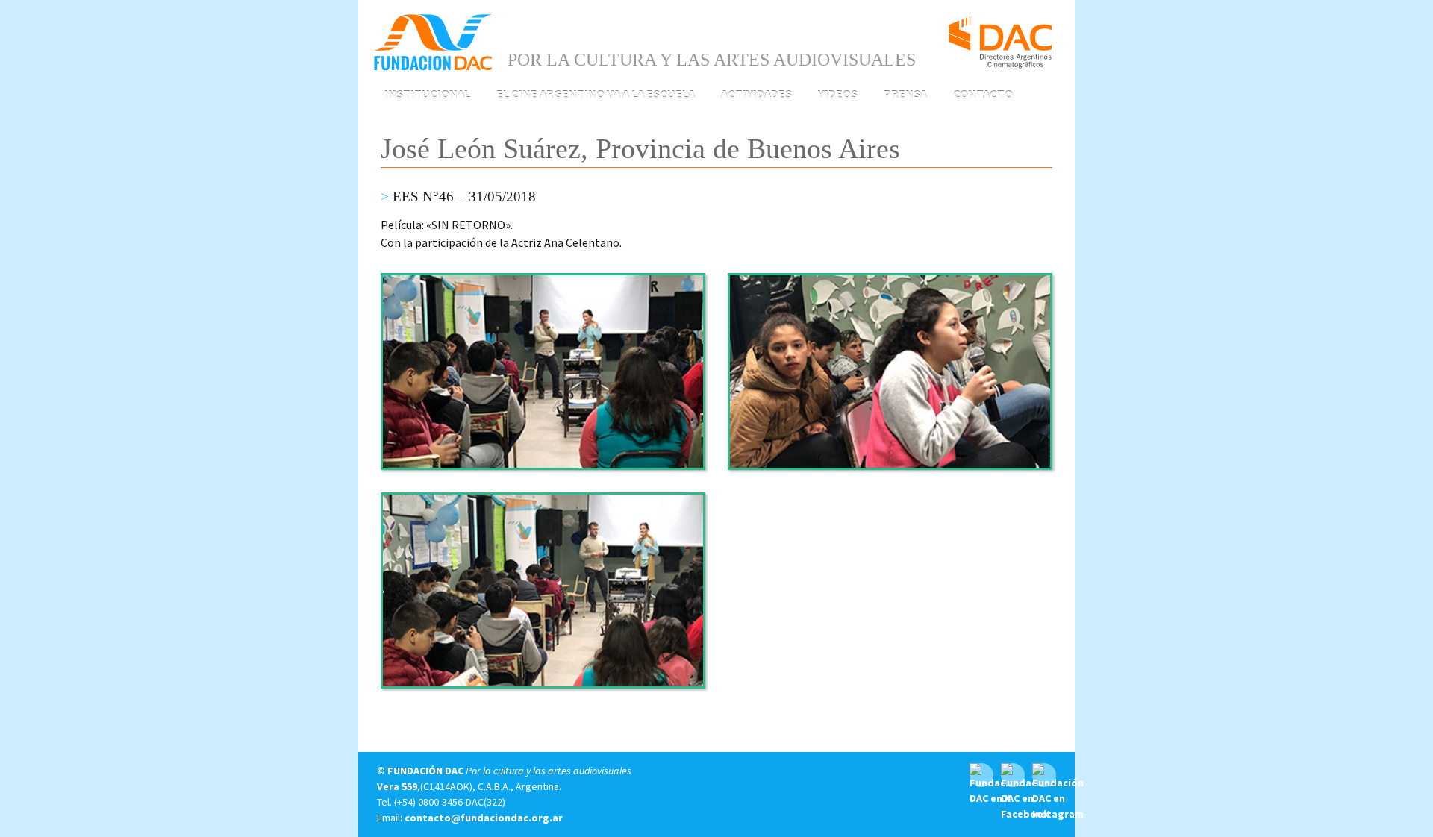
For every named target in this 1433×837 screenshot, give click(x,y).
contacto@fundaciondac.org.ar (484, 817)
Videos (838, 94)
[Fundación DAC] (433, 41)
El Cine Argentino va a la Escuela (595, 94)
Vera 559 (397, 786)
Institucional (427, 94)
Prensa (905, 94)
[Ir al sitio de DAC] (1000, 35)
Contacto (983, 94)
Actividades (756, 94)
